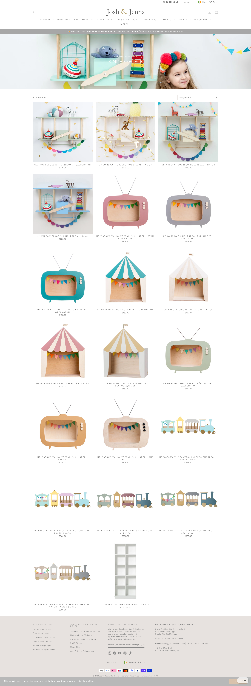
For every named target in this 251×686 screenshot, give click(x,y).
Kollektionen (130, 57)
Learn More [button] (88, 681)
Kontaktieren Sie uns (42, 629)
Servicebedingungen (42, 645)
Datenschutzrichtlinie (42, 641)
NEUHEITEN (63, 20)
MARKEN (124, 24)
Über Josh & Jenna (41, 633)
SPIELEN (183, 20)
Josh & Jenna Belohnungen (82, 651)
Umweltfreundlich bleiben (44, 637)
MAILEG (168, 20)
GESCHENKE (201, 20)
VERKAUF (46, 20)
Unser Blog (75, 647)
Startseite (118, 57)
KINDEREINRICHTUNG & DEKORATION (117, 20)
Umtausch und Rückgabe (81, 635)
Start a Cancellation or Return (83, 639)
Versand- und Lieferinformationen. (85, 631)
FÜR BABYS (150, 20)
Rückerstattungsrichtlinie (44, 649)
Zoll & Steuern (76, 643)
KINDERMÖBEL (82, 20)
